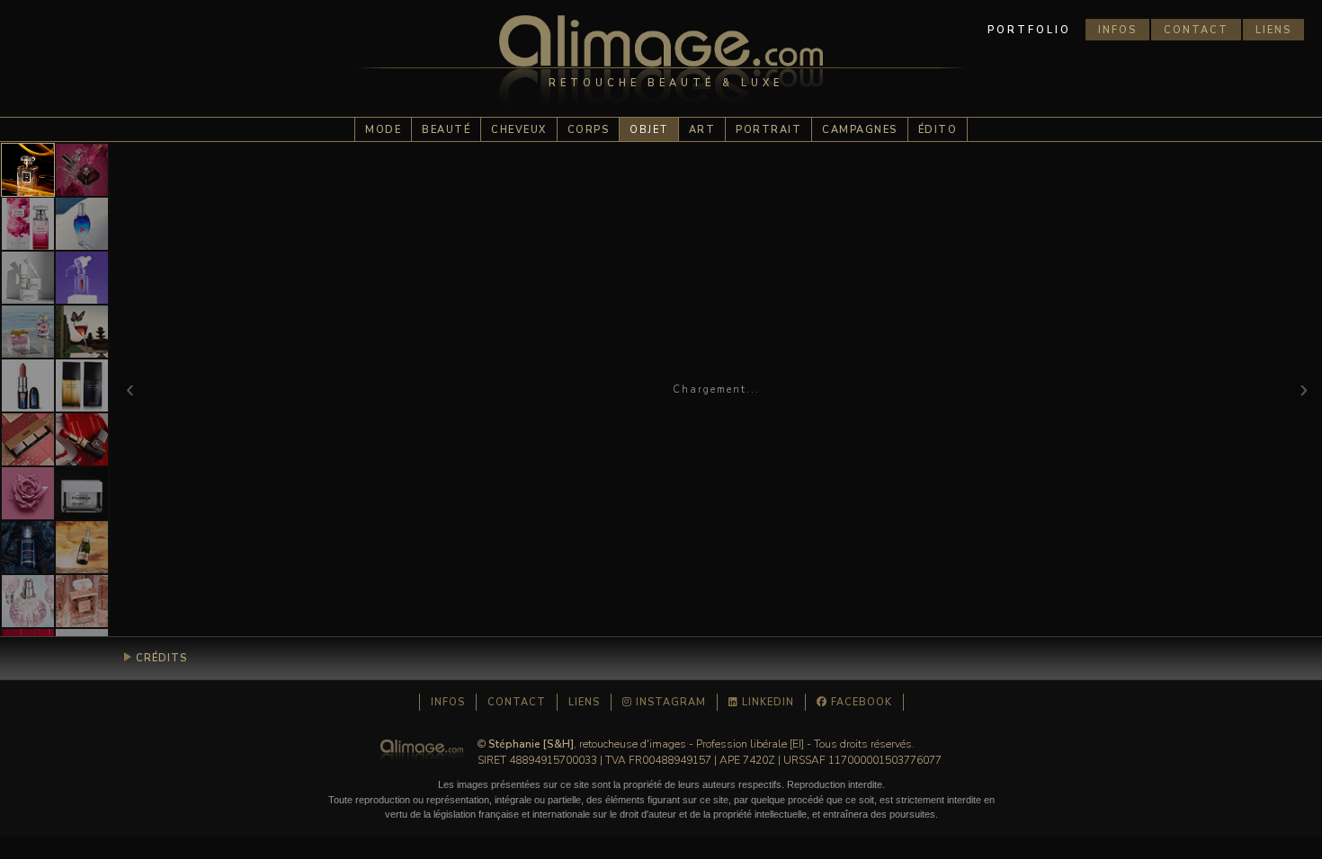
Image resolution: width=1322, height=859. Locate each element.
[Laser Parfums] (28, 170)
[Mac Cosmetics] (28, 385)
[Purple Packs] (82, 278)
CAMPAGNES (860, 130)
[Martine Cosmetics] (28, 439)
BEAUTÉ (446, 130)
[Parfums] (82, 601)
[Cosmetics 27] (28, 278)
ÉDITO (938, 130)
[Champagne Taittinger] (82, 332)
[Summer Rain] (82, 170)
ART (702, 130)
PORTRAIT (768, 130)
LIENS (1273, 30)
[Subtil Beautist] (28, 493)
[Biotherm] (28, 547)
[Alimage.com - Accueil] (661, 67)
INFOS (1117, 30)
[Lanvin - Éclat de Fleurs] (28, 601)
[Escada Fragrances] (28, 332)
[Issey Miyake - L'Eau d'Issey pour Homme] (82, 385)
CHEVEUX (519, 130)
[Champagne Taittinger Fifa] (82, 547)
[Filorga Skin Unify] (82, 493)
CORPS (588, 130)
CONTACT (1196, 30)
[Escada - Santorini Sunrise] (82, 224)
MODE (383, 130)
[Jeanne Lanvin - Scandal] (28, 224)
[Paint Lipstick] (82, 439)
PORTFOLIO (1029, 30)
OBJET (649, 130)
